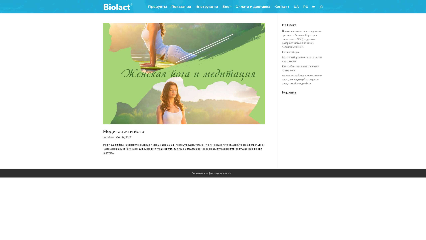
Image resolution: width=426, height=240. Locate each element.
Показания (181, 7)
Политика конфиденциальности (211, 173)
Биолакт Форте (291, 52)
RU (305, 7)
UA (296, 7)
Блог (226, 7)
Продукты (157, 7)
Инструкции (206, 7)
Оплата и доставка (252, 7)
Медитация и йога (123, 131)
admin (110, 137)
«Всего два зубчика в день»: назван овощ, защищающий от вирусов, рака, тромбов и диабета (302, 79)
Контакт (282, 7)
